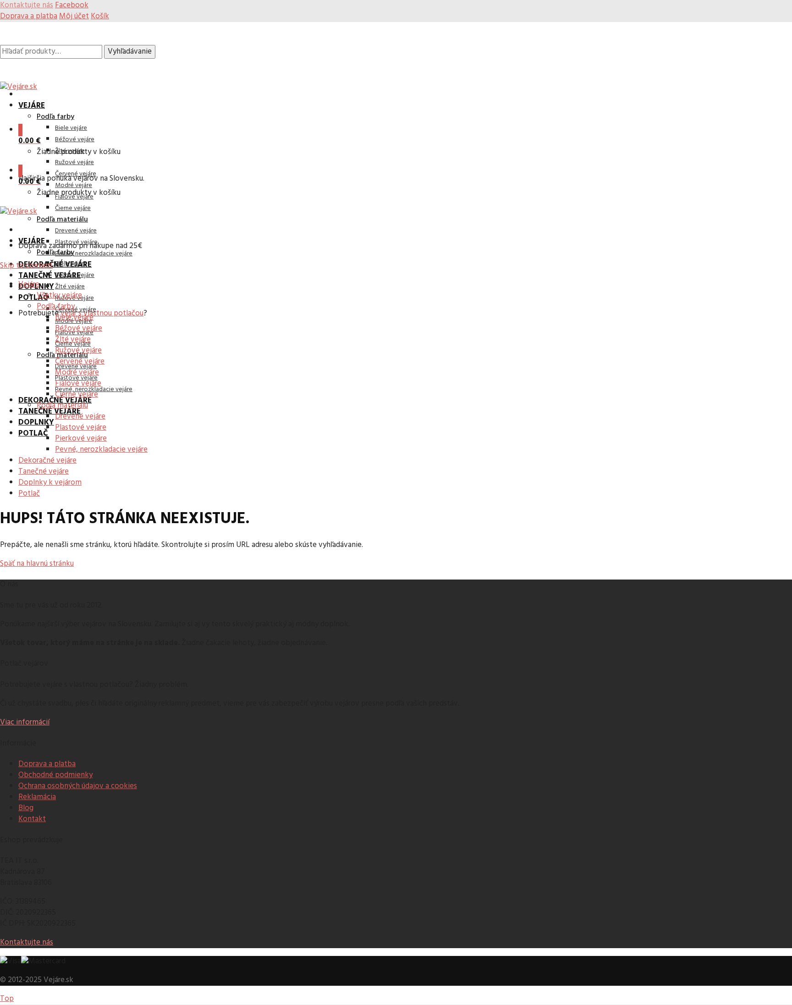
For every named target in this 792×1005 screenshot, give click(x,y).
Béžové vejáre (74, 139)
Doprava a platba (28, 16)
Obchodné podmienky (55, 775)
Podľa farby (55, 117)
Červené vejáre (75, 174)
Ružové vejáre (74, 162)
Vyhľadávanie (130, 51)
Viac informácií (25, 722)
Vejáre (31, 105)
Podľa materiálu (62, 220)
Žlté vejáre (70, 287)
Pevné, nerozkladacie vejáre (93, 253)
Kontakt (32, 819)
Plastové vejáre (76, 242)
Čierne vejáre (73, 208)
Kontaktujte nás (26, 942)
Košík (100, 16)
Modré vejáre (73, 185)
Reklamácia (37, 797)
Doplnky (36, 422)
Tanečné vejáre (49, 276)
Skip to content (26, 266)
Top (7, 999)
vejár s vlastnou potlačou (101, 313)
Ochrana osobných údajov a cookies (77, 786)
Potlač (33, 298)
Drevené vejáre (76, 231)
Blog (25, 808)
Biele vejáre (71, 128)
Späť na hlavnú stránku (37, 564)
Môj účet (74, 16)
